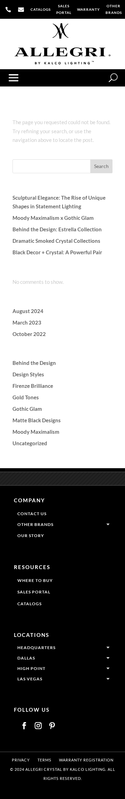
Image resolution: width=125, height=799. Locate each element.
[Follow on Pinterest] (52, 726)
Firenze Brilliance (32, 386)
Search (101, 166)
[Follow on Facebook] (24, 726)
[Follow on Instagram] (38, 726)
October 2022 (29, 334)
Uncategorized (29, 443)
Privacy (21, 760)
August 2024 (27, 311)
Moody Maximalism (35, 432)
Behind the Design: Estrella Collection (57, 229)
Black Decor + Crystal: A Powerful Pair (57, 252)
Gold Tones (25, 397)
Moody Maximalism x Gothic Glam (53, 218)
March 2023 (26, 322)
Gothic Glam (27, 409)
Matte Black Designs (36, 420)
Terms (44, 760)
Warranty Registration (86, 760)
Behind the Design (34, 363)
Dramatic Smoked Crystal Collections (56, 241)
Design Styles (28, 374)
